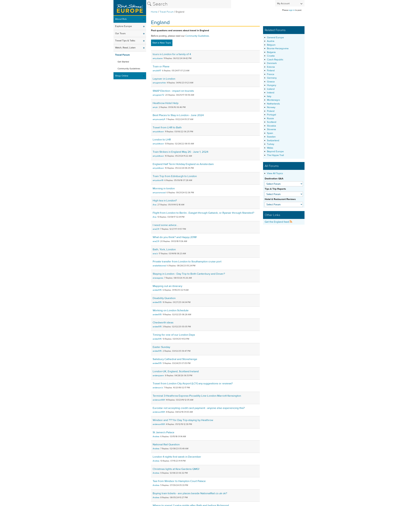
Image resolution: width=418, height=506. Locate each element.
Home (154, 11)
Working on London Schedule (171, 310)
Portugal (271, 114)
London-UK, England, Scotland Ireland (176, 371)
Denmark (272, 63)
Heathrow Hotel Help (165, 103)
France (270, 74)
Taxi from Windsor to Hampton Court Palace (179, 481)
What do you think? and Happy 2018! (175, 237)
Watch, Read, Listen (125, 47)
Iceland (271, 89)
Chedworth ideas (163, 322)
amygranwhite (159, 82)
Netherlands (273, 103)
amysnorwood (159, 192)
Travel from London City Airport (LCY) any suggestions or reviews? (193, 383)
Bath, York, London (164, 249)
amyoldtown (158, 131)
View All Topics (275, 173)
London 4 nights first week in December (177, 457)
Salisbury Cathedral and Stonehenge (175, 359)
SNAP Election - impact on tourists (173, 91)
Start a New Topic (161, 42)
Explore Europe (123, 26)
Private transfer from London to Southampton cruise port (187, 261)
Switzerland (273, 140)
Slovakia (271, 125)
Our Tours (120, 33)
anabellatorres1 (159, 265)
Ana (154, 204)
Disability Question (164, 298)
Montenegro (273, 100)
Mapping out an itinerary (167, 286)
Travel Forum (167, 11)
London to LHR (162, 139)
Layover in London (164, 79)
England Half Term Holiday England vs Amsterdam (183, 164)
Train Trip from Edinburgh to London (175, 176)
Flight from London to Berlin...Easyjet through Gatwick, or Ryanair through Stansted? (203, 213)
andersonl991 (159, 400)
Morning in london (164, 188)
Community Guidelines (129, 68)
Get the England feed (277, 221)
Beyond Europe (275, 151)
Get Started (123, 61)
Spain (270, 133)
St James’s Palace (163, 432)
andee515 (157, 290)
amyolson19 (158, 180)
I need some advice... (165, 225)
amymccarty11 (159, 119)
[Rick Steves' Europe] (129, 8)
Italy (269, 96)
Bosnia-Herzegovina (278, 48)
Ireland (270, 92)
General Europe (275, 37)
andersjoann (158, 375)
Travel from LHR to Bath (167, 127)
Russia (270, 118)
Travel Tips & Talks (125, 40)
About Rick (121, 19)
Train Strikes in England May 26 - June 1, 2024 (180, 152)
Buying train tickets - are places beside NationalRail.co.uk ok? (190, 493)
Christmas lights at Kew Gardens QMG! (176, 469)
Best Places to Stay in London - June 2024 (178, 115)
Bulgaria (271, 52)
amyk (155, 107)
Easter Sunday (161, 347)
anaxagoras (158, 278)
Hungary (271, 85)
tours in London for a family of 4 (172, 54)
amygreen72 (158, 95)
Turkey (270, 144)
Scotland (271, 122)
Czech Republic (275, 59)
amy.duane (158, 58)
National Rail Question (166, 444)
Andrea (156, 436)
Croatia (271, 55)
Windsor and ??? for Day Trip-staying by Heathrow (183, 420)
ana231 (156, 229)
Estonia (271, 67)
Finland (271, 70)
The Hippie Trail (275, 155)
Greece (271, 81)
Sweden (271, 136)
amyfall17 (157, 70)
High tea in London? (165, 200)
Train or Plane (161, 66)
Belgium (271, 44)
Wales (270, 147)
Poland (270, 111)
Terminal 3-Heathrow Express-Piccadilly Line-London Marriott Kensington (197, 396)
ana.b (155, 253)
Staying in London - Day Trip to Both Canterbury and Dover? (189, 274)
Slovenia (271, 129)
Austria (270, 41)
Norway (271, 107)
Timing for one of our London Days (174, 335)
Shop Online (121, 75)
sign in (292, 10)
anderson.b (158, 387)
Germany (272, 77)
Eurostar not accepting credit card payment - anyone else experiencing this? (199, 408)
